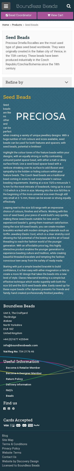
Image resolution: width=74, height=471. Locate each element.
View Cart (56, 15)
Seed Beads (31, 25)
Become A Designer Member (24, 373)
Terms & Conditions (14, 444)
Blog (5, 435)
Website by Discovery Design (20, 461)
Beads (10, 395)
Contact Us (9, 457)
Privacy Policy (11, 448)
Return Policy (14, 378)
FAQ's (9, 390)
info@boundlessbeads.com (20, 345)
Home (5, 25)
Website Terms (11, 452)
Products (17, 25)
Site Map (7, 440)
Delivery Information (18, 384)
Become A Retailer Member (23, 367)
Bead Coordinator (20, 15)
